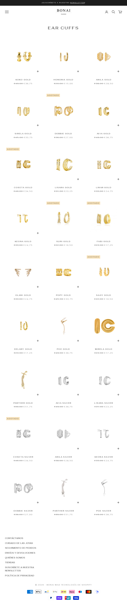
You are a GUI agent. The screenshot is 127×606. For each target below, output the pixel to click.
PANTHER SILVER (63, 511)
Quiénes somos (15, 557)
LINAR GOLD (104, 187)
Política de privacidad (19, 575)
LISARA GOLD (63, 187)
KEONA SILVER (104, 457)
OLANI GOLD (23, 295)
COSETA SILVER (23, 457)
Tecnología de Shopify (76, 585)
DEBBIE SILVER (23, 511)
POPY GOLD (63, 295)
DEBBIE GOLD (63, 133)
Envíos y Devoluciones (20, 553)
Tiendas (10, 562)
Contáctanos (14, 538)
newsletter (77, 3)
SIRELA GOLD (23, 133)
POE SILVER (103, 511)
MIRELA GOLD (103, 349)
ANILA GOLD (104, 79)
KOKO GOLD (23, 79)
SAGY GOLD (103, 295)
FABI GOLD (104, 241)
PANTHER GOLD (23, 403)
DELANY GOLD (23, 349)
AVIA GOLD (104, 133)
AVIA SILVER (63, 403)
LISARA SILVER (103, 403)
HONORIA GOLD (64, 79)
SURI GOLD (63, 241)
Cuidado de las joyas (19, 543)
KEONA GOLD (23, 241)
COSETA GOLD (23, 187)
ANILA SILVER (63, 457)
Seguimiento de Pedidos (20, 548)
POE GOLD (63, 349)
